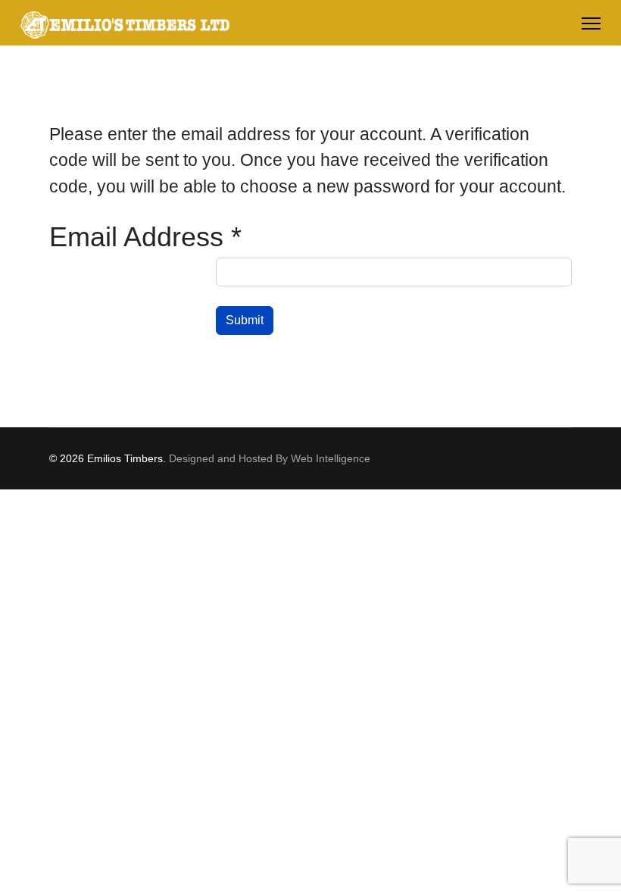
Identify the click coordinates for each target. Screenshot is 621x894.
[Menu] (591, 23)
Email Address (145, 236)
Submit (245, 320)
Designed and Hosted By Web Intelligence (269, 458)
